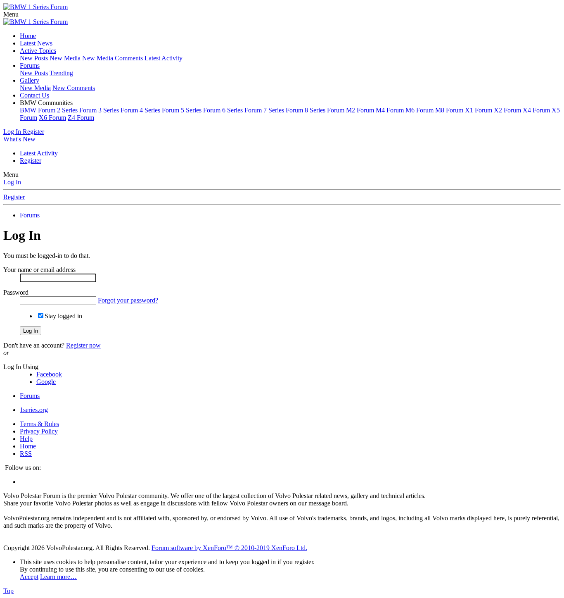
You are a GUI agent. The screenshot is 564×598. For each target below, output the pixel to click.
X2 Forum (507, 110)
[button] (11, 14)
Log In (12, 182)
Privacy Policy (39, 431)
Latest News (36, 43)
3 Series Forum (118, 110)
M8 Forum (449, 110)
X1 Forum (478, 110)
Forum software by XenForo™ (229, 547)
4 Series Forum (159, 110)
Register (30, 160)
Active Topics (38, 50)
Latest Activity (163, 58)
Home (28, 35)
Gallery (29, 80)
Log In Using (20, 366)
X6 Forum (52, 117)
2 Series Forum (77, 110)
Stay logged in (63, 315)
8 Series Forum (324, 110)
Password (15, 292)
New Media (65, 58)
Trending (61, 72)
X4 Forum (536, 110)
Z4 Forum (81, 117)
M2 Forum (360, 110)
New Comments (73, 87)
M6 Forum (419, 110)
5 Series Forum (200, 110)
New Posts (34, 58)
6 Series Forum (242, 110)
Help (26, 438)
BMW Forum (37, 110)
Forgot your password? (128, 300)
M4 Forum (390, 110)
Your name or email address (39, 269)
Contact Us (34, 95)
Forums (30, 65)
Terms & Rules (39, 423)
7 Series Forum (283, 110)
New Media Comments (112, 58)
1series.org (34, 409)
